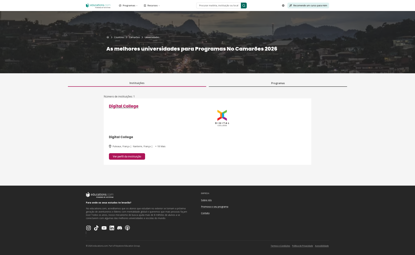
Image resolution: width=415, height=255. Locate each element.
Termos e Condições (280, 245)
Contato (205, 213)
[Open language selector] (283, 5)
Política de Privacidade (302, 245)
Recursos (153, 5)
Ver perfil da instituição (127, 156)
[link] (152, 37)
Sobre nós (206, 200)
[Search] (244, 5)
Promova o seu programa (214, 206)
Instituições (137, 83)
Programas (129, 5)
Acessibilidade (322, 245)
